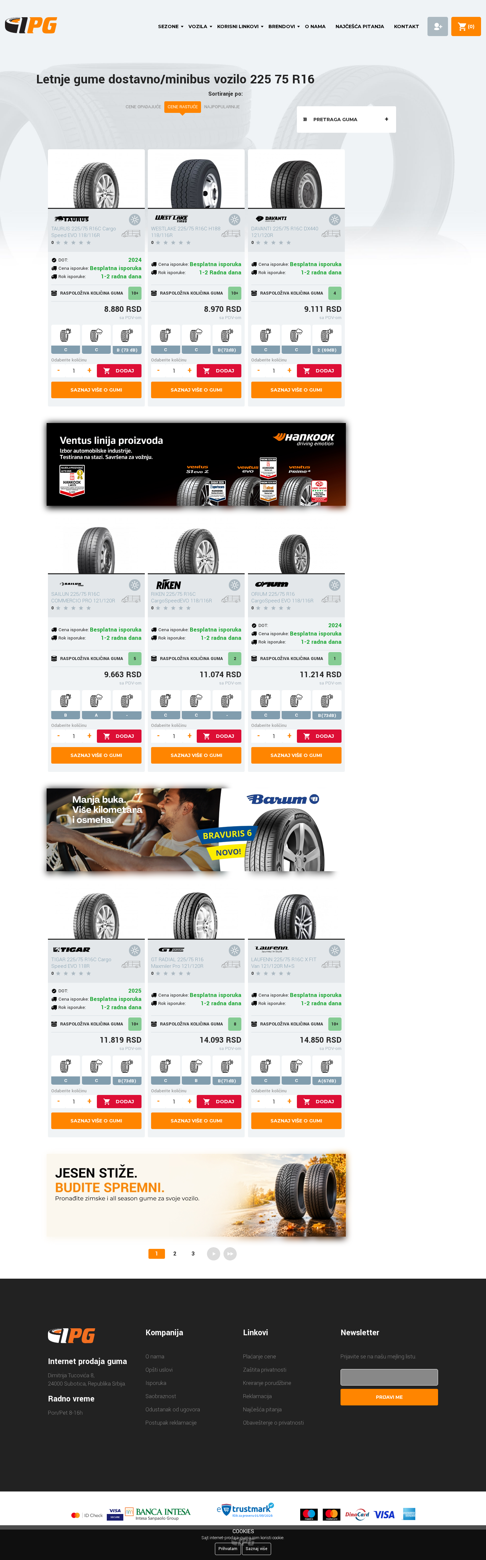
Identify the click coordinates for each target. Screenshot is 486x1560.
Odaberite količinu (69, 360)
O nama (315, 26)
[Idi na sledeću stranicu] (213, 1254)
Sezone (168, 26)
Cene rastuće (183, 107)
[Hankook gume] (196, 465)
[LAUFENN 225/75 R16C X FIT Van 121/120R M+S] (296, 910)
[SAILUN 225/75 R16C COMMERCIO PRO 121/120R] (96, 544)
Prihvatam (228, 1549)
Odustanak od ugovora (172, 1409)
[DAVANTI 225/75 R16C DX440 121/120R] (296, 179)
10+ (135, 293)
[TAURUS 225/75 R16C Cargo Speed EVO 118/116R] (96, 179)
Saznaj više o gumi (96, 390)
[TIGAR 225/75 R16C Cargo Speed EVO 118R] (96, 910)
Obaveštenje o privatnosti (273, 1423)
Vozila (197, 26)
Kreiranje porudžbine (267, 1383)
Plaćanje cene (259, 1356)
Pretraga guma (335, 119)
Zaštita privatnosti (264, 1370)
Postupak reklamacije (171, 1423)
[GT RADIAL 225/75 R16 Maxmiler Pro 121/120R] (196, 910)
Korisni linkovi (238, 26)
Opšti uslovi (159, 1370)
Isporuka (155, 1383)
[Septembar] (196, 1196)
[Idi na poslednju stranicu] (230, 1254)
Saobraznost (160, 1396)
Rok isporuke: (72, 276)
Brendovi (281, 26)
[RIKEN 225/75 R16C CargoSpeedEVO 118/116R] (196, 544)
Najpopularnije (222, 107)
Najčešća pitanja (360, 26)
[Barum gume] (196, 831)
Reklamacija (257, 1396)
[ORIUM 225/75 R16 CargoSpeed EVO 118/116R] (296, 544)
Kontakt (406, 26)
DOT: (63, 260)
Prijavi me (389, 1397)
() (469, 26)
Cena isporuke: (74, 268)
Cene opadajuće (143, 107)
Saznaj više (256, 1549)
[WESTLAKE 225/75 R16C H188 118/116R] (196, 179)
